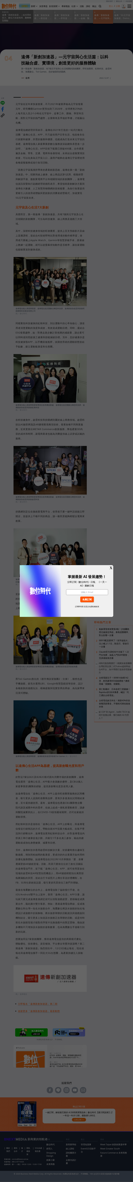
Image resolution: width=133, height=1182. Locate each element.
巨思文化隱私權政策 (91, 606)
